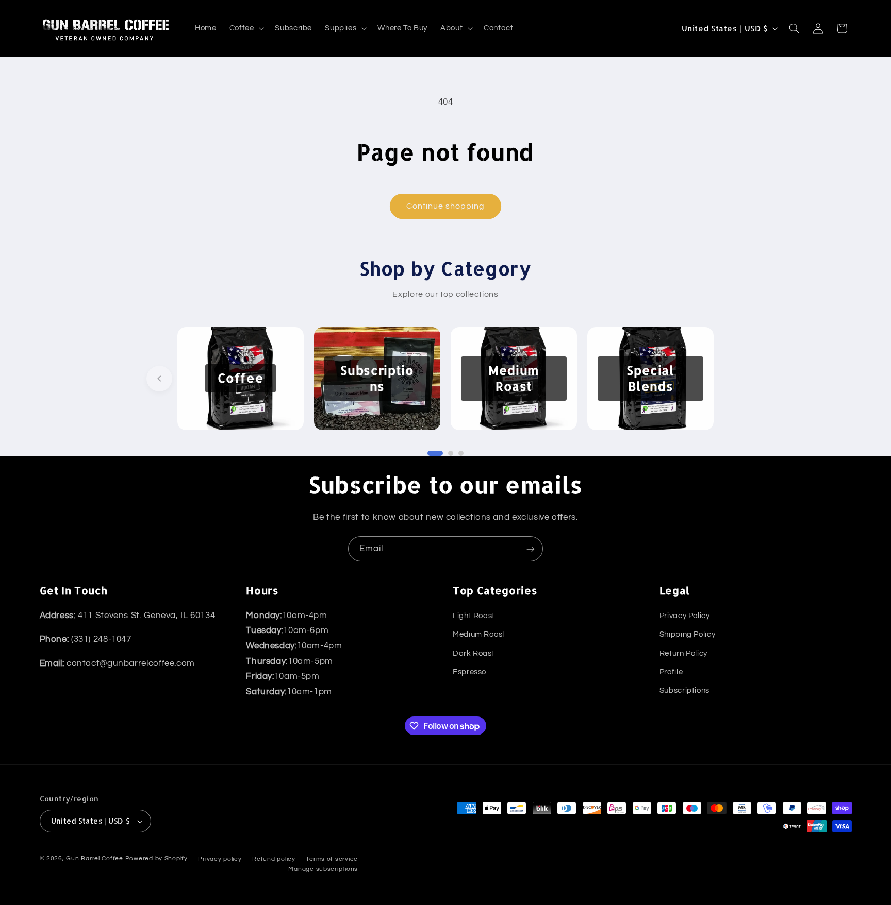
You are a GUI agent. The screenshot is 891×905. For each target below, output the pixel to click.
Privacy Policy (684, 616)
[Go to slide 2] (450, 453)
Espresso (469, 672)
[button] (246, 28)
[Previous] (159, 378)
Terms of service (332, 859)
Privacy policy (219, 859)
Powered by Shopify (156, 858)
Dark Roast (473, 653)
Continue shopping (445, 206)
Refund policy (273, 859)
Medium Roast (479, 634)
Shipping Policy (687, 634)
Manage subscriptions (323, 869)
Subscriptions (684, 690)
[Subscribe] (530, 548)
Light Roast (474, 616)
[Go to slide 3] (461, 453)
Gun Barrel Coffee (94, 858)
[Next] (732, 378)
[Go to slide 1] (435, 453)
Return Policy (683, 653)
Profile (671, 672)
